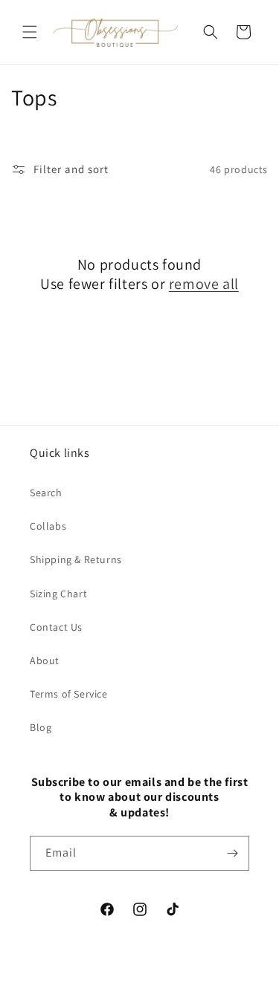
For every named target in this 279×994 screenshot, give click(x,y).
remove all (204, 283)
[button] (29, 32)
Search (46, 492)
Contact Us (56, 627)
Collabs (48, 526)
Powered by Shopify (205, 981)
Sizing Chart (58, 593)
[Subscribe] (232, 853)
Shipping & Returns (76, 559)
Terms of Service (69, 694)
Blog (40, 727)
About (45, 660)
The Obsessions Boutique (115, 981)
